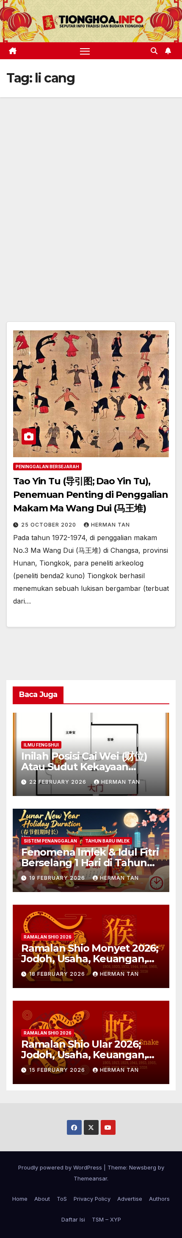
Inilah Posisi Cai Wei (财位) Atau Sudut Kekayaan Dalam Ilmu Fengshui (84, 766)
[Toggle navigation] (85, 51)
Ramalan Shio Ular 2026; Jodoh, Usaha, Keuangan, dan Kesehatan (83, 1054)
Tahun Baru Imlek (107, 840)
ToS (62, 1198)
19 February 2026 (58, 878)
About (42, 1198)
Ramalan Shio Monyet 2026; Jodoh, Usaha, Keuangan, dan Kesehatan (89, 958)
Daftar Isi (73, 1219)
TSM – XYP (106, 1219)
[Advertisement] (91, 192)
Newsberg (142, 1167)
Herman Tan (110, 525)
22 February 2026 (58, 782)
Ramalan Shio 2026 (48, 936)
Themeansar (90, 1178)
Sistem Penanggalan (50, 840)
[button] (154, 51)
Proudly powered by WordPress (61, 1167)
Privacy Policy (92, 1198)
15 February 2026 (58, 1070)
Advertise (129, 1198)
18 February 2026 (58, 974)
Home (20, 1198)
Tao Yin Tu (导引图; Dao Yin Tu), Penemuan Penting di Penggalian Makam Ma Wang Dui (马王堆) (90, 494)
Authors (159, 1198)
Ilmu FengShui (41, 744)
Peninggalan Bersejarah (47, 466)
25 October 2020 (49, 525)
